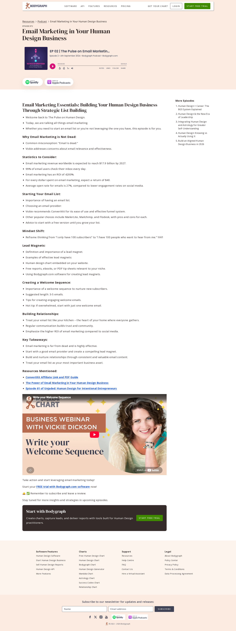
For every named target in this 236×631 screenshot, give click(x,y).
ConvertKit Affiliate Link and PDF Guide (52, 377)
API (83, 6)
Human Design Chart (89, 560)
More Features (43, 573)
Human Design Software (48, 555)
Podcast (42, 21)
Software (70, 6)
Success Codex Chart (89, 582)
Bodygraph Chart (87, 564)
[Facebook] (90, 617)
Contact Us (127, 569)
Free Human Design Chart (92, 555)
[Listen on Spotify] (32, 82)
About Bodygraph (173, 555)
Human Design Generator (91, 569)
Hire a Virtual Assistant (133, 573)
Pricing (126, 6)
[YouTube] (106, 617)
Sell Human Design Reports (49, 564)
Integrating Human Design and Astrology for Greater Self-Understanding (192, 125)
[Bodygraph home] (36, 6)
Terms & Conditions (175, 569)
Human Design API (45, 569)
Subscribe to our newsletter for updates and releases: (118, 602)
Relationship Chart (88, 587)
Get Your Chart (158, 6)
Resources (110, 6)
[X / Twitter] (95, 617)
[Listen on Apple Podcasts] (59, 82)
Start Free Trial (197, 6)
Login (176, 6)
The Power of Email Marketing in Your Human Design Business (67, 383)
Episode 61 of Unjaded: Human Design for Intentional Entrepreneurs (71, 388)
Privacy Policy (171, 564)
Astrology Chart (87, 578)
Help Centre (128, 560)
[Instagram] (101, 617)
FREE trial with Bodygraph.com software (63, 486)
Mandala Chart (86, 573)
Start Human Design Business (51, 560)
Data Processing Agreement (179, 573)
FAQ (124, 564)
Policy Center (171, 560)
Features (94, 6)
